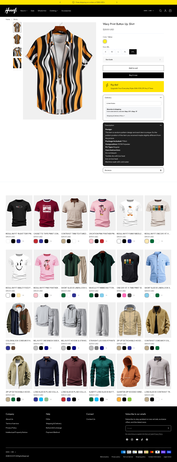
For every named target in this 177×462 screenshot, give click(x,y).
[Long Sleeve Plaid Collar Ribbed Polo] (74, 371)
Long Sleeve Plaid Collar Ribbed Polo (74, 392)
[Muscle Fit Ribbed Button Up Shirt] (102, 267)
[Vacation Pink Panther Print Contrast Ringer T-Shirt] (102, 213)
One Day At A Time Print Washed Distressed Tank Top (130, 288)
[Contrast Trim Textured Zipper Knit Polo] (74, 213)
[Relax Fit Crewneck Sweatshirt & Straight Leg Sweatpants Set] (47, 320)
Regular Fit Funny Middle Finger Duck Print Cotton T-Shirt (130, 234)
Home (8, 19)
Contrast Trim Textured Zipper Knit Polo (74, 234)
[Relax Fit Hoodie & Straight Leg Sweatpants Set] (74, 320)
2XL (132, 52)
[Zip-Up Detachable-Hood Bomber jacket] (130, 320)
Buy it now (133, 75)
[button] (160, 11)
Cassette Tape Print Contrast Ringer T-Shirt (47, 234)
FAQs (48, 419)
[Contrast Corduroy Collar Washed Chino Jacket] (158, 320)
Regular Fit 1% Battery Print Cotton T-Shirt (19, 234)
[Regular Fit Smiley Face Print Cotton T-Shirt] (19, 267)
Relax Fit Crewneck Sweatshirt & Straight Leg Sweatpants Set (47, 340)
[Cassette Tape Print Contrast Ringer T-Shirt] (47, 213)
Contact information (154, 457)
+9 (23, 241)
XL (126, 52)
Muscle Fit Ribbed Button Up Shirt (102, 288)
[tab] (17, 27)
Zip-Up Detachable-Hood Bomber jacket (130, 340)
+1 (161, 295)
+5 (106, 295)
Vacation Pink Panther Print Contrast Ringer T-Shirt (102, 234)
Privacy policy (116, 457)
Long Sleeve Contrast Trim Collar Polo (158, 392)
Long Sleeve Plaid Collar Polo (47, 392)
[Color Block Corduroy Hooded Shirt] (19, 320)
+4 (51, 241)
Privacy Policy (11, 428)
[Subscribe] (168, 428)
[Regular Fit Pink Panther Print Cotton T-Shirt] (47, 267)
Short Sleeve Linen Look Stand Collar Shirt (158, 288)
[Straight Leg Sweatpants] (102, 320)
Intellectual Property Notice (16, 432)
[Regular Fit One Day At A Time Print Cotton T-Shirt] (158, 213)
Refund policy (104, 457)
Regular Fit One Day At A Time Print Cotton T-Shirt (158, 234)
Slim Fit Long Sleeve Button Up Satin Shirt (102, 392)
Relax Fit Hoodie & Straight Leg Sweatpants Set (74, 340)
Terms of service (12, 424)
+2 (78, 241)
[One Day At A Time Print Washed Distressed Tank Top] (130, 267)
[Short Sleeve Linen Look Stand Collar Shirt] (158, 267)
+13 (106, 399)
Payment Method (53, 432)
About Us (9, 419)
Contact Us (90, 419)
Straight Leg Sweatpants (102, 340)
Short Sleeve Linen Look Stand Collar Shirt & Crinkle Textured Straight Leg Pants (74, 288)
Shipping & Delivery (53, 424)
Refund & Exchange (54, 428)
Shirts (15, 19)
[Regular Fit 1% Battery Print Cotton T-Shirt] (19, 213)
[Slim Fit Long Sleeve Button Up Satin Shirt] (102, 371)
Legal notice (167, 457)
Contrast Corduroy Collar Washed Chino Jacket (158, 340)
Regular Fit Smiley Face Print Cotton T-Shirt (19, 288)
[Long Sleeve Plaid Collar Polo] (47, 371)
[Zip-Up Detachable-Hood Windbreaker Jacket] (19, 371)
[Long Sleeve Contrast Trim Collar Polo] (158, 371)
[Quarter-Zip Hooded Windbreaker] (130, 371)
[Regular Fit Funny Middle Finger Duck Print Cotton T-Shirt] (130, 213)
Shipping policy (140, 457)
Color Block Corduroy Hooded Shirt (19, 340)
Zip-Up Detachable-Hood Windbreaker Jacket (19, 392)
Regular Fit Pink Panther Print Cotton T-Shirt (47, 288)
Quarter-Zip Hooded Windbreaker (130, 392)
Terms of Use (149, 434)
